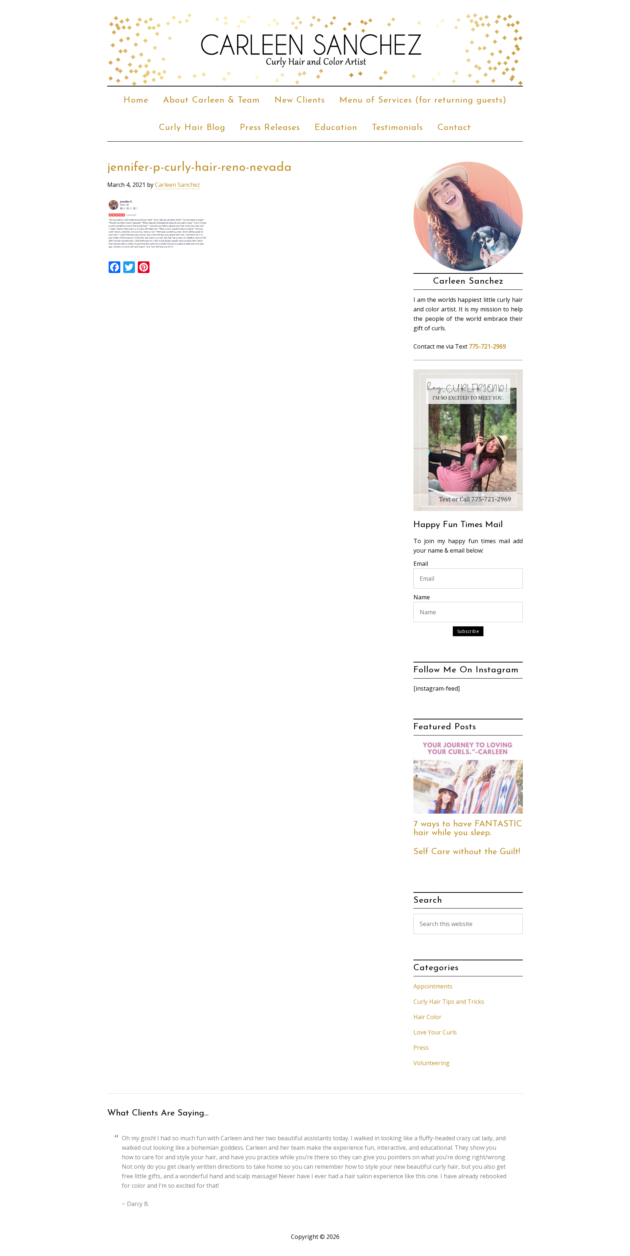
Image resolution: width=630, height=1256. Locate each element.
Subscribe (468, 631)
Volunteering (431, 1063)
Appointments (432, 986)
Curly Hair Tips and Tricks (448, 1002)
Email (420, 564)
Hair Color (427, 1017)
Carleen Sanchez (315, 49)
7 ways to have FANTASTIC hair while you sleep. (467, 828)
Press (421, 1048)
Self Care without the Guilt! (466, 852)
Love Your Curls (435, 1032)
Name (421, 597)
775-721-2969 (487, 346)
